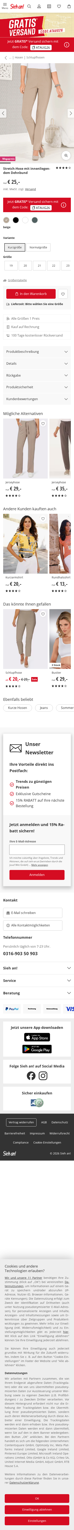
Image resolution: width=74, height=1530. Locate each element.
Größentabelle (17, 280)
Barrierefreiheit (15, 1133)
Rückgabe (13, 375)
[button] (5, 6)
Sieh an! (10, 968)
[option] (6, 220)
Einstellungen (37, 1521)
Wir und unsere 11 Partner (23, 1278)
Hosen (19, 57)
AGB (44, 1122)
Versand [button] (30, 189)
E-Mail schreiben (21, 914)
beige (6, 227)
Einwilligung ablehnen (37, 1509)
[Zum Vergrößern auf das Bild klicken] (66, 155)
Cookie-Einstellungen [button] (47, 1142)
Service (9, 980)
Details (11, 363)
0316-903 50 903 (20, 953)
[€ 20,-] (25, 544)
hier (65, 1332)
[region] (37, 1394)
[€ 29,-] (25, 448)
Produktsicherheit (19, 387)
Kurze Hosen (17, 708)
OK (37, 1498)
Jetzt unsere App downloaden (37, 1027)
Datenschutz (60, 1122)
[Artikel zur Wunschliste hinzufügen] (63, 294)
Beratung (11, 993)
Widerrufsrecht (60, 1133)
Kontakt (10, 900)
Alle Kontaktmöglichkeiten (30, 925)
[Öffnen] (67, 45)
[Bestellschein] (49, 6)
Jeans (44, 708)
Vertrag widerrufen (21, 1122)
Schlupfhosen (35, 57)
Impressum (37, 1133)
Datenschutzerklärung (24, 1482)
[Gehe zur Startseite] (17, 6)
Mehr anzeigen (39, 865)
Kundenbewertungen (22, 399)
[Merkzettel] (59, 6)
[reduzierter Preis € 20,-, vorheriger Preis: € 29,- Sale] (25, 639)
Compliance (21, 1142)
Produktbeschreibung (22, 351)
